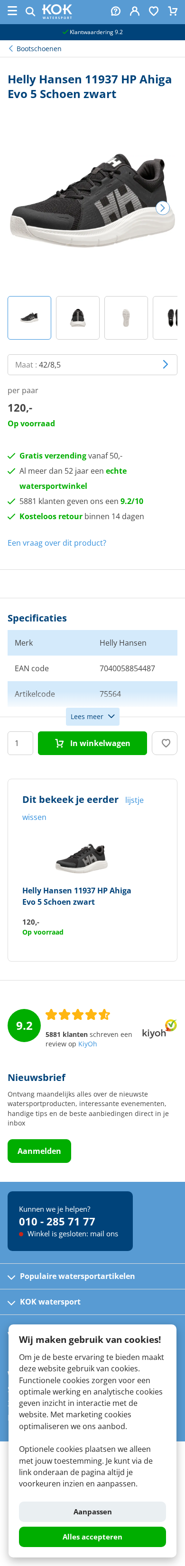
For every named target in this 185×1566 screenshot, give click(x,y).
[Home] (57, 16)
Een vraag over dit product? (57, 543)
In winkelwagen (99, 743)
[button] (29, 318)
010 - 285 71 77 (57, 1221)
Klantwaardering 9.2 (95, 32)
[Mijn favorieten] (153, 12)
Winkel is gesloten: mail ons (72, 1233)
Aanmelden (39, 1151)
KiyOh (87, 1044)
